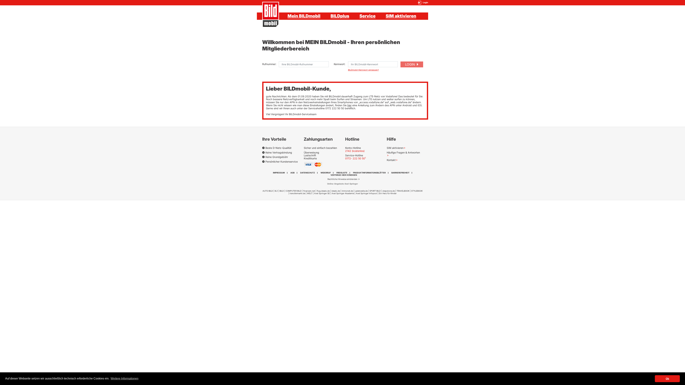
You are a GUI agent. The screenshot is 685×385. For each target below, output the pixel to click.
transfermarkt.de (297, 193)
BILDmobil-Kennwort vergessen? (363, 70)
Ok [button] (667, 378)
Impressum (279, 172)
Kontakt (391, 159)
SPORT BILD (375, 191)
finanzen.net (309, 191)
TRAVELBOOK (403, 191)
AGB (292, 172)
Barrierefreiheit (400, 172)
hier (349, 105)
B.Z (276, 191)
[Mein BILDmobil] (270, 14)
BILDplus (340, 16)
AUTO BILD (268, 191)
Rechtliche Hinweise (337, 179)
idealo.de (335, 191)
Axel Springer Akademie (343, 193)
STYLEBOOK (417, 191)
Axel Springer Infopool (366, 193)
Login (410, 64)
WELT (309, 193)
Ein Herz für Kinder (388, 193)
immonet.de (347, 191)
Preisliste (341, 172)
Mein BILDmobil (304, 16)
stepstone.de (388, 191)
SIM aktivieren (401, 16)
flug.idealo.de (323, 191)
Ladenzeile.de (361, 191)
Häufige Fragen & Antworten (403, 152)
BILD (282, 191)
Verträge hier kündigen (344, 175)
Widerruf (326, 172)
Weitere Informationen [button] (124, 378)
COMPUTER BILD (293, 191)
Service (367, 16)
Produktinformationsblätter (369, 172)
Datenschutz (307, 172)
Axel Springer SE (322, 193)
